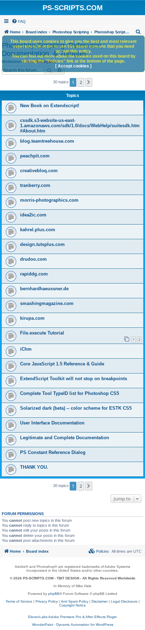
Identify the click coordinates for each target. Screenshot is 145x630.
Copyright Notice (72, 605)
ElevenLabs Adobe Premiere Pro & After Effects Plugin (72, 617)
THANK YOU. (34, 467)
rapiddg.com (34, 274)
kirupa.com (32, 318)
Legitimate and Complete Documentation (64, 437)
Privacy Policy (47, 601)
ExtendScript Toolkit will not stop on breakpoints (73, 378)
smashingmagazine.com (47, 303)
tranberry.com (35, 185)
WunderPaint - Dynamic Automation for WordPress (72, 624)
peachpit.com (35, 155)
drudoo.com (33, 259)
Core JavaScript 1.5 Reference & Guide (62, 363)
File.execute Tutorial (42, 333)
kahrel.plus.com (37, 229)
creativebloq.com (39, 170)
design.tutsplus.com (42, 244)
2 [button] (81, 82)
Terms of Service (19, 601)
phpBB (53, 594)
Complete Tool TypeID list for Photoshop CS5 (69, 393)
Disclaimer (100, 601)
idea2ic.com (33, 214)
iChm (26, 349)
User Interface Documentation (52, 423)
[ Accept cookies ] (73, 66)
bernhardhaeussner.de (44, 288)
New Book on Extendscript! (49, 105)
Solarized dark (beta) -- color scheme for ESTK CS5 (76, 408)
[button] (88, 82)
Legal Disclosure (124, 601)
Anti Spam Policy (74, 601)
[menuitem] (19, 21)
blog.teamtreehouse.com (47, 141)
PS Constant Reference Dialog (53, 452)
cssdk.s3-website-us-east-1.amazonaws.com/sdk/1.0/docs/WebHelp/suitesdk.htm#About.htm (80, 126)
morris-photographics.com (49, 200)
